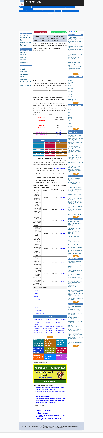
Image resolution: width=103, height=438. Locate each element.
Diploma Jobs (37, 299)
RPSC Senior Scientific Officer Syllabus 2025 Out (74, 327)
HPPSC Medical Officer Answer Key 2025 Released (74, 262)
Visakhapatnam (38, 155)
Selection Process (25, 72)
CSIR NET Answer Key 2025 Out (75, 277)
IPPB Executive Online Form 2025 (75, 66)
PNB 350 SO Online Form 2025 (74, 62)
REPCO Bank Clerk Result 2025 (74, 221)
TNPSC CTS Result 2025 (73, 236)
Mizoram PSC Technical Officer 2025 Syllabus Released (74, 330)
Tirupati (50, 153)
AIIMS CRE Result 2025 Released (75, 247)
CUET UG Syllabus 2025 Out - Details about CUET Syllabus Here (50, 398)
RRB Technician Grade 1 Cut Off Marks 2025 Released (61, 321)
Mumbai (70, 125)
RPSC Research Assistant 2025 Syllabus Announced (74, 340)
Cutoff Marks (24, 59)
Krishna (50, 147)
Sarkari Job (23, 40)
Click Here (58, 132)
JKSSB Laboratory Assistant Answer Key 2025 (74, 286)
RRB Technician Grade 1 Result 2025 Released (50, 350)
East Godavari (39, 144)
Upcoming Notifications (26, 37)
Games (22, 76)
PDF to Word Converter (26, 81)
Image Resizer (24, 79)
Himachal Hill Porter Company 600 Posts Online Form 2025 (75, 146)
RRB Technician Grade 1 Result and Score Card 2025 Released (61, 326)
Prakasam (39, 151)
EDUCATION (23, 45)
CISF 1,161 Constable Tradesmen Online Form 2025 (75, 71)
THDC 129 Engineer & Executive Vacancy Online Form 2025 (75, 165)
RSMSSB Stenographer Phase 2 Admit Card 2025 (75, 197)
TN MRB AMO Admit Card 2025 (75, 187)
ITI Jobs (35, 302)
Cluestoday (47, 423)
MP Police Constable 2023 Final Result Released (60, 332)
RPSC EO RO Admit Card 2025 (74, 214)
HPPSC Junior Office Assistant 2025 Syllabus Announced (74, 307)
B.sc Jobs (70, 93)
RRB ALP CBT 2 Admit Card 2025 (75, 194)
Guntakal (50, 144)
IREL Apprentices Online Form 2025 (75, 162)
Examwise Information (26, 42)
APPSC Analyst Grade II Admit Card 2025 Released (74, 183)
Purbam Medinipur (50, 151)
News (22, 77)
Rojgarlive (58, 423)
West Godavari (61, 155)
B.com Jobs (36, 307)
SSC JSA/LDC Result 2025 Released (49, 357)
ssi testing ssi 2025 (72, 37)
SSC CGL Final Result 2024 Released (37, 350)
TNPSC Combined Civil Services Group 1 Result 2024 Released (50, 326)
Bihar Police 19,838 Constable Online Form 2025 (74, 136)
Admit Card (23, 54)
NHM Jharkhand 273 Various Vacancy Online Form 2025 (74, 140)
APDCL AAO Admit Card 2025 (74, 205)
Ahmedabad (70, 126)
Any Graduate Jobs (38, 310)
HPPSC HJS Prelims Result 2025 (75, 245)
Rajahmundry (61, 151)
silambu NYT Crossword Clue (42, 407)
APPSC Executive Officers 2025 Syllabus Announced (75, 322)
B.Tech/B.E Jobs (37, 304)
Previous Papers (24, 74)
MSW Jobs (70, 91)
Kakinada (39, 147)
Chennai (70, 118)
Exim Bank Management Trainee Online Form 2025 (75, 60)
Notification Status (25, 44)
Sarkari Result (24, 52)
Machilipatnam (39, 149)
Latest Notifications (25, 35)
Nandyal (50, 149)
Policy (36, 423)
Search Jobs (24, 39)
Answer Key (23, 57)
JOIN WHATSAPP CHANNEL (60, 32)
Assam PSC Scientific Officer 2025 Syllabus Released (75, 338)
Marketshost (52, 423)
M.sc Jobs (70, 94)
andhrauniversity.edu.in (58, 130)
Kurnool (61, 147)
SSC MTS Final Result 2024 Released (60, 342)
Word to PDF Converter (26, 85)
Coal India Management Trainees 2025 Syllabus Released (75, 335)
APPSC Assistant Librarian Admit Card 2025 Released (75, 212)
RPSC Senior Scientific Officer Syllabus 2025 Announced (74, 317)
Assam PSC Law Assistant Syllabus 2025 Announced (73, 319)
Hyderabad (70, 109)
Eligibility (23, 67)
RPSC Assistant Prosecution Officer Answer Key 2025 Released (75, 291)
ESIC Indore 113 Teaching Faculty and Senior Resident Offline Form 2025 (75, 151)
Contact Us (41, 423)
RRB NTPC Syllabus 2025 (73, 309)
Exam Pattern (24, 71)
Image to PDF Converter (24, 83)
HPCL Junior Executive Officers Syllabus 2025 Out (74, 311)
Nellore (61, 149)
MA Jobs (70, 97)
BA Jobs (70, 96)
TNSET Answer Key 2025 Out (74, 273)
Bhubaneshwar (71, 107)
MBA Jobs (70, 90)
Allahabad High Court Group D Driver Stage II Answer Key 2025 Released (75, 265)
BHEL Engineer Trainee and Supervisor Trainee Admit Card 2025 (74, 179)
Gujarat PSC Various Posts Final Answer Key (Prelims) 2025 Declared (75, 282)
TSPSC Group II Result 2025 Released (61, 350)
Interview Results (24, 62)
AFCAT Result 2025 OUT (73, 249)
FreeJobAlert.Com (33, 1)
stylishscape (64, 423)
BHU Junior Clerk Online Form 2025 (75, 138)
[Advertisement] (51, 21)
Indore (69, 120)
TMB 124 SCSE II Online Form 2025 (75, 154)
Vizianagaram (50, 155)
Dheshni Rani (37, 51)
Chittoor (50, 142)
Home (21, 6)
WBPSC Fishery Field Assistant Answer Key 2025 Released (74, 268)
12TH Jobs (36, 296)
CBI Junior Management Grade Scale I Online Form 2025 (74, 44)
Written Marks (24, 61)
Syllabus (23, 69)
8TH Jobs (36, 293)
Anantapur (38, 142)
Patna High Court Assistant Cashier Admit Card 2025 (74, 185)
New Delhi (70, 114)
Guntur (61, 144)
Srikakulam (38, 153)
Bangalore (70, 112)
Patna (69, 111)
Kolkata (69, 123)
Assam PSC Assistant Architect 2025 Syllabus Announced (74, 332)
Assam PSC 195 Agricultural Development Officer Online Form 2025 (75, 170)
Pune (69, 115)
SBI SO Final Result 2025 (73, 244)
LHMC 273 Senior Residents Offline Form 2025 (74, 167)
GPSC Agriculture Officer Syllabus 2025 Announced (75, 314)
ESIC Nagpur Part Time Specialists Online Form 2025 (75, 39)
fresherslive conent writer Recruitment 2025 (73, 58)
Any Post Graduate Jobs (39, 313)
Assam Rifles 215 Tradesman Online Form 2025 (74, 160)
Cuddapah (61, 142)
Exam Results (24, 56)
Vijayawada (61, 153)
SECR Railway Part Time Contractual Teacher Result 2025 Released (75, 239)
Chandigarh (70, 117)
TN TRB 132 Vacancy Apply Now (75, 155)
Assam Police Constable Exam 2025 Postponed (50, 321)
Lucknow (70, 121)
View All (50, 336)
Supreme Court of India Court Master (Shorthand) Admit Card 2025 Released (75, 202)
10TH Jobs (36, 290)
